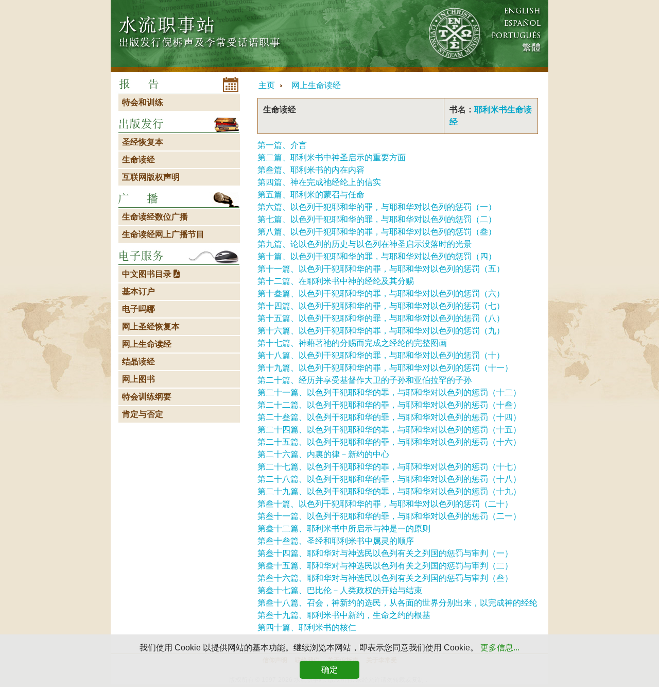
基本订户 (138, 291)
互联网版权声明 (151, 177)
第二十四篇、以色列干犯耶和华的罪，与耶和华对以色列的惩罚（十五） (389, 429)
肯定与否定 (142, 414)
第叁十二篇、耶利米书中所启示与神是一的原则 (343, 528)
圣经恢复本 (142, 142)
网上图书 (138, 379)
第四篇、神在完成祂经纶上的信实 (319, 182)
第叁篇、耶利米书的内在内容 (311, 169)
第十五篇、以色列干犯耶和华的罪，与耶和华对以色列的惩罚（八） (381, 318)
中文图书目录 (148, 274)
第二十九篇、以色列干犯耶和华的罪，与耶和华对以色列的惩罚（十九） (389, 491)
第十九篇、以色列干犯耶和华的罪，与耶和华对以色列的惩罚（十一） (385, 367)
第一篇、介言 (282, 145)
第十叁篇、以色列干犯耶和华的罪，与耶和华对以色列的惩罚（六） (381, 293)
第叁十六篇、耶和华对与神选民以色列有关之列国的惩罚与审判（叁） (385, 578)
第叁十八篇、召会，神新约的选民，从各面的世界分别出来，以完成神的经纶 (397, 602)
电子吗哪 (138, 309)
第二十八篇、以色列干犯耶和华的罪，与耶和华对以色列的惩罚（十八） (389, 479)
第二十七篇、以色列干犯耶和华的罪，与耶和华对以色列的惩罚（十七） (389, 466)
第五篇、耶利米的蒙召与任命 (311, 194)
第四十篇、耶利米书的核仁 (306, 627)
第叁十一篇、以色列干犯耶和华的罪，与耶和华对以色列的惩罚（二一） (389, 516)
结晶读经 (138, 361)
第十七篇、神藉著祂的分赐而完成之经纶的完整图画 (352, 343)
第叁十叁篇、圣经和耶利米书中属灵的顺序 (335, 541)
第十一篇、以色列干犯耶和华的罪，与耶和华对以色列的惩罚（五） (381, 268)
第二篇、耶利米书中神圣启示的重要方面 (331, 157)
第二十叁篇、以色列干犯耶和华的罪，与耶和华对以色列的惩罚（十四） (389, 417)
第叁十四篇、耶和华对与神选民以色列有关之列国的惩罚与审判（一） (385, 553)
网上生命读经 (316, 85)
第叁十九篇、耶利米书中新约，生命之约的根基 (343, 615)
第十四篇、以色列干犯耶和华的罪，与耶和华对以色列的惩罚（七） (381, 305)
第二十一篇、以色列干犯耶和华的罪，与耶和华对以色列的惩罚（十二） (389, 392)
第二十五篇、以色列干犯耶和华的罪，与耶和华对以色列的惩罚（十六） (389, 442)
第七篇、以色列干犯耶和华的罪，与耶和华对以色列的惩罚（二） (376, 219)
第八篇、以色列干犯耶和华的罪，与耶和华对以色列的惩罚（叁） (376, 231)
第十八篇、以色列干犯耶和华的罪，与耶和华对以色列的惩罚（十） (381, 355)
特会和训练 (142, 102)
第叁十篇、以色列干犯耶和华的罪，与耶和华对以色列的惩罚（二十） (385, 503)
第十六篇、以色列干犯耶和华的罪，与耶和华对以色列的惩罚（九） (381, 330)
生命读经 (138, 159)
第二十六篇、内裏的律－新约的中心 (323, 454)
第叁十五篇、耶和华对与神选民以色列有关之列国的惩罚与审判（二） (385, 565)
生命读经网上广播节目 (163, 234)
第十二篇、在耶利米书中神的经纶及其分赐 (335, 281)
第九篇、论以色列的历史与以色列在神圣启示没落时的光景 (364, 244)
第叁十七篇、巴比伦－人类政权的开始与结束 (339, 590)
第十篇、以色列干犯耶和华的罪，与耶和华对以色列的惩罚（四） (376, 256)
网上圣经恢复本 (151, 326)
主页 (266, 85)
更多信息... (499, 647)
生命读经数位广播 (155, 216)
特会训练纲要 (146, 396)
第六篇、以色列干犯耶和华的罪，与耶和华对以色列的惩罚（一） (376, 207)
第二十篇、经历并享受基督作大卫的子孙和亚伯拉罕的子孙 (364, 380)
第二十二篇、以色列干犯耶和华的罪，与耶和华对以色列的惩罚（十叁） (389, 404)
